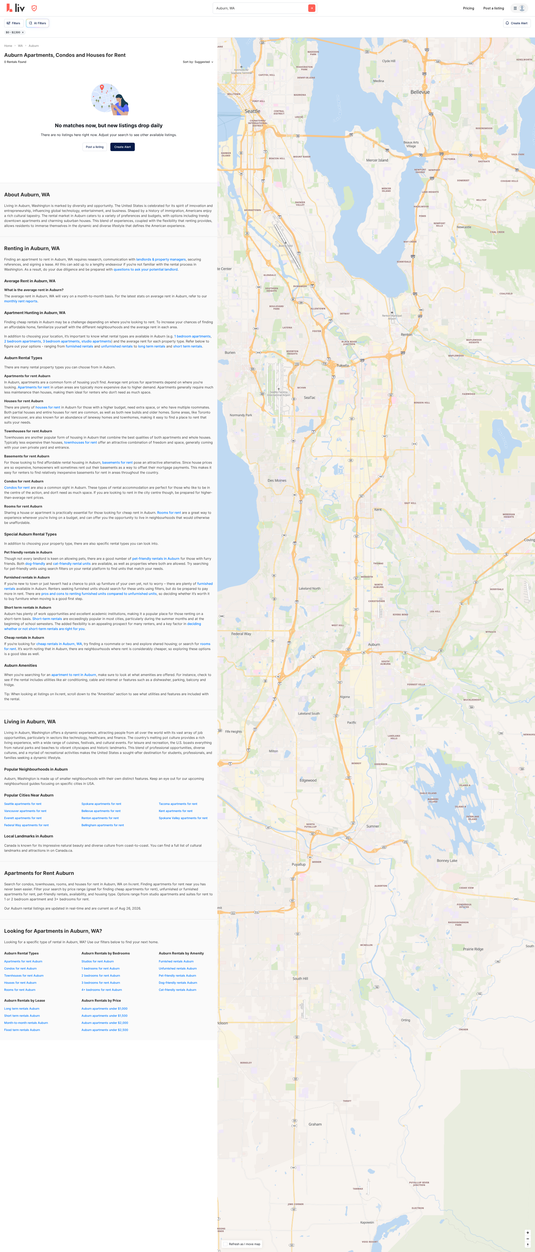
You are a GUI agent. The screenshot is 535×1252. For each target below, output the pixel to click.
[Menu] (519, 8)
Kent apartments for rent (175, 811)
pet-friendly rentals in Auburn (156, 558)
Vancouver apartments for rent (25, 811)
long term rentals (151, 346)
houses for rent (48, 407)
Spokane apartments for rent (101, 803)
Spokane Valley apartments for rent (183, 818)
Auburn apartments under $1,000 (104, 1008)
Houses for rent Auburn (20, 982)
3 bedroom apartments (61, 341)
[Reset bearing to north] (528, 1245)
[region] (376, 645)
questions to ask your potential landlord (146, 269)
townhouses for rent (80, 442)
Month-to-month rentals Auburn (26, 1022)
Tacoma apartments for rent (178, 803)
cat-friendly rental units (72, 563)
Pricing (468, 8)
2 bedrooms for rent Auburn (101, 975)
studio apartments (96, 341)
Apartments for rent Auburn (23, 961)
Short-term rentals (47, 619)
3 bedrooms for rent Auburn (101, 982)
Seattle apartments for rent (22, 803)
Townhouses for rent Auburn (23, 975)
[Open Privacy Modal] (34, 8)
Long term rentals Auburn (21, 1008)
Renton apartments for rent (100, 818)
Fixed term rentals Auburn (22, 1030)
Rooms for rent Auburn (19, 989)
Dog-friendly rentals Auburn (178, 982)
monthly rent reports (20, 301)
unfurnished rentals (117, 346)
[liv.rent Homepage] (16, 8)
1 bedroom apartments (192, 336)
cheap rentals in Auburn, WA (59, 644)
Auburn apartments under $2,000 (105, 1022)
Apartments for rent (34, 387)
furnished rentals (79, 346)
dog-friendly (35, 563)
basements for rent (117, 462)
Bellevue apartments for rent (101, 811)
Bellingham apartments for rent (103, 825)
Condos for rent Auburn (20, 968)
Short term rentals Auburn (22, 1015)
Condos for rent (17, 487)
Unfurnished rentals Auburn (178, 968)
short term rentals (187, 346)
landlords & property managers (161, 259)
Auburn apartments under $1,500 (104, 1015)
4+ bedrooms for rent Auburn (102, 989)
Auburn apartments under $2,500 (105, 1030)
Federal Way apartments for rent (26, 825)
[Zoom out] (528, 1239)
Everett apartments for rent (23, 818)
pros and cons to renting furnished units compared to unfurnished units (99, 594)
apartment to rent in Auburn (73, 675)
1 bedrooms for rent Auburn (101, 968)
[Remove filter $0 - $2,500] (23, 32)
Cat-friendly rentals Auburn (177, 989)
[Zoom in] (528, 1233)
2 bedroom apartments (22, 341)
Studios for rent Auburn (98, 961)
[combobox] (216, 8)
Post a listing (493, 8)
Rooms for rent (169, 512)
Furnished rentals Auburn (176, 961)
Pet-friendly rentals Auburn (177, 975)
